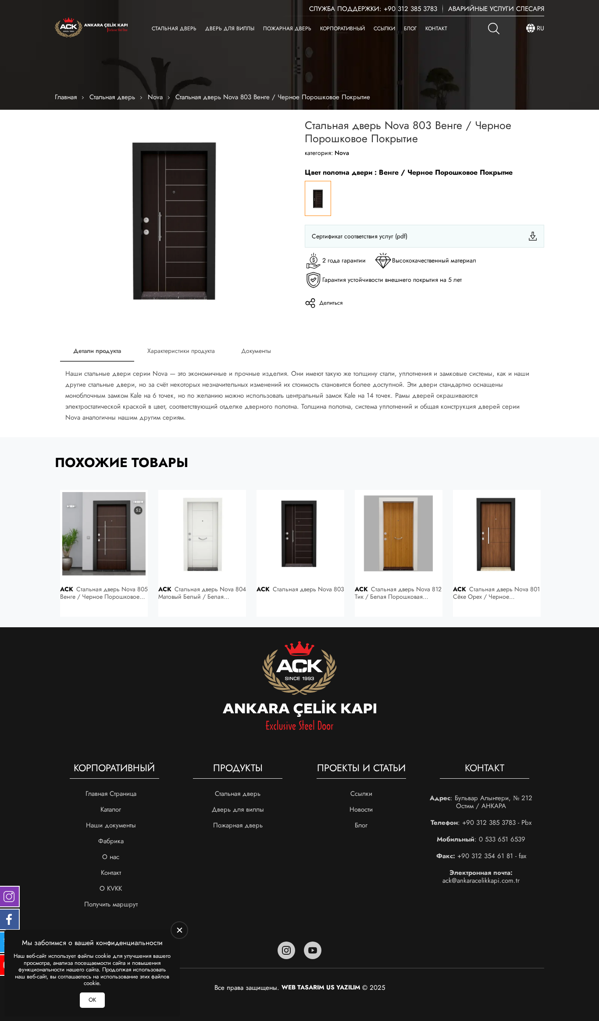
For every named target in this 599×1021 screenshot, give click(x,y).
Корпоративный (342, 28)
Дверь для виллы (229, 28)
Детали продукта (97, 350)
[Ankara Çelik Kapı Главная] (91, 28)
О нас (110, 857)
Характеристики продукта (181, 350)
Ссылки (384, 28)
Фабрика (111, 841)
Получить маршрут (111, 904)
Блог (410, 28)
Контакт (436, 28)
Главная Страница (111, 794)
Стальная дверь (174, 28)
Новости (361, 809)
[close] (179, 930)
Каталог (110, 809)
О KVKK (111, 888)
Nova (155, 97)
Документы (256, 350)
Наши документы (111, 825)
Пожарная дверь (287, 28)
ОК (92, 1000)
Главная (66, 97)
